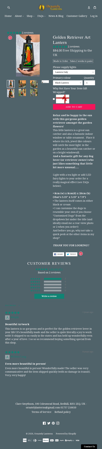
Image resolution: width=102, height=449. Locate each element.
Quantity (89, 77)
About (18, 15)
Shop (30, 15)
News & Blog (56, 15)
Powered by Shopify (66, 433)
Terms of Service (41, 411)
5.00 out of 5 (56, 269)
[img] (12, 312)
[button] (14, 32)
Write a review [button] (49, 296)
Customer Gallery (77, 15)
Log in (94, 15)
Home (8, 15)
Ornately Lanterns (43, 433)
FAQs (40, 15)
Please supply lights (64, 67)
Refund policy (62, 411)
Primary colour (62, 77)
